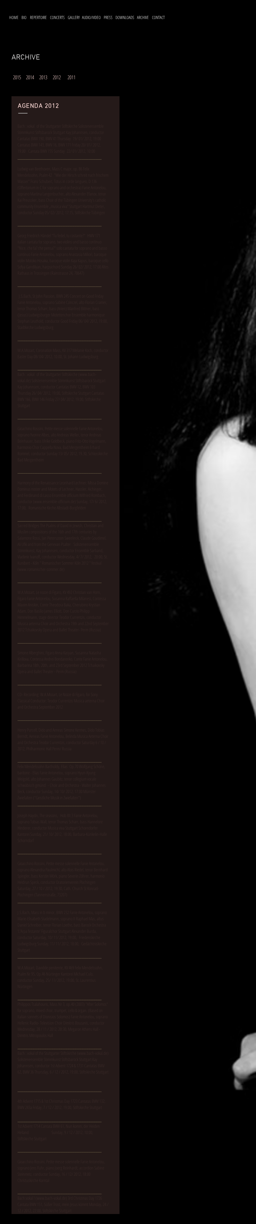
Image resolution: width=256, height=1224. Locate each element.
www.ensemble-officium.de (54, 501)
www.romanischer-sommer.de (41, 569)
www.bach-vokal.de (92, 1053)
